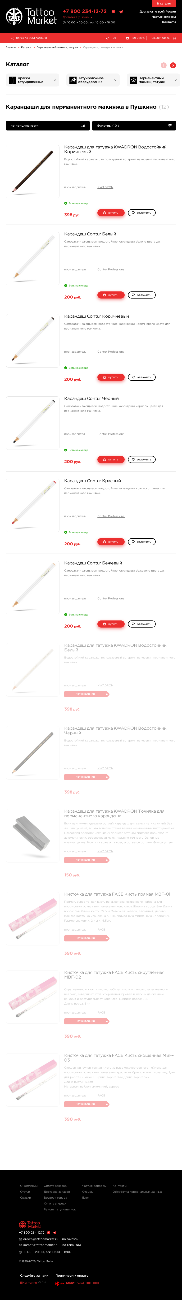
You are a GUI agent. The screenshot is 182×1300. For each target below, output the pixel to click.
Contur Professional (111, 269)
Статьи (25, 1192)
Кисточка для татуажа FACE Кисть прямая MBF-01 (117, 894)
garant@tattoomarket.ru (41, 1245)
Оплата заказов (55, 1186)
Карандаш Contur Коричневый (96, 316)
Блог (85, 1197)
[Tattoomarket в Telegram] (121, 12)
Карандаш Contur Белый (90, 234)
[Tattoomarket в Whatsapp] (113, 12)
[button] (173, 65)
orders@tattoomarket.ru (40, 1239)
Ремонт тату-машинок (60, 1209)
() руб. (138, 38)
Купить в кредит (56, 1203)
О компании (29, 1186)
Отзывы (87, 1192)
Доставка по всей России (158, 11)
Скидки (25, 1197)
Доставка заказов (57, 1192)
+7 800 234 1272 (32, 1232)
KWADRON (105, 187)
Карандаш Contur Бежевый (93, 563)
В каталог (164, 3)
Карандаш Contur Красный (92, 481)
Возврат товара (55, 1197)
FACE (101, 929)
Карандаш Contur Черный (91, 399)
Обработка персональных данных (137, 1192)
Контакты (169, 22)
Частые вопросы (164, 17)
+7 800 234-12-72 (85, 11)
